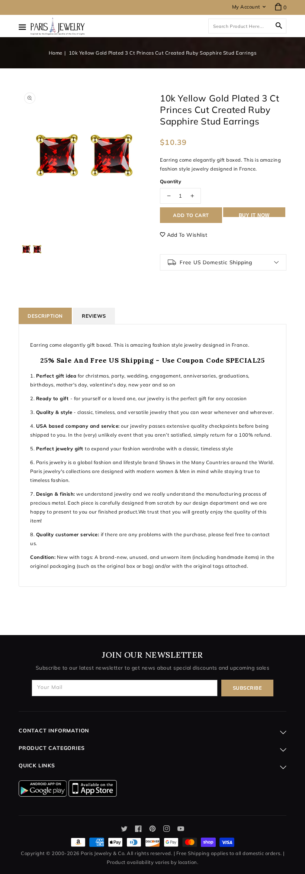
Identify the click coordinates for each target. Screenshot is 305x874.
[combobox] (247, 26)
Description (45, 316)
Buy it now (254, 215)
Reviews (94, 316)
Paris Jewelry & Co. (103, 853)
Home (55, 53)
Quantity (170, 181)
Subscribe (247, 688)
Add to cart (191, 215)
